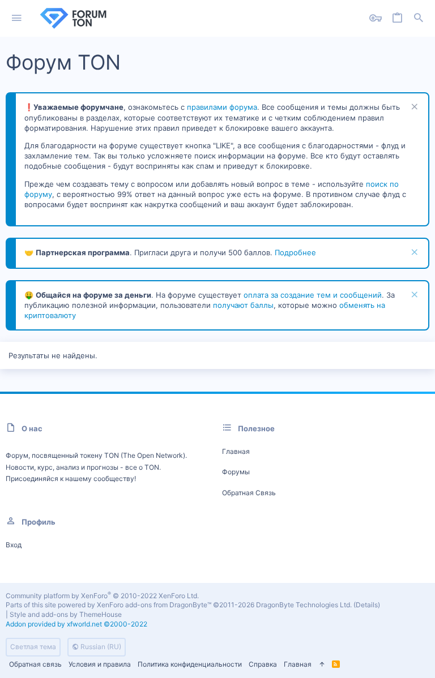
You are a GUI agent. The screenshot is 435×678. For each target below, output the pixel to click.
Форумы (236, 471)
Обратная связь (249, 492)
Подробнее (295, 252)
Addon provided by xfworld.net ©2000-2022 (76, 624)
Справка (263, 664)
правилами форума (222, 106)
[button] (17, 18)
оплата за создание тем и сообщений (313, 294)
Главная (236, 451)
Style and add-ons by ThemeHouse (66, 614)
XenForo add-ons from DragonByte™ (154, 604)
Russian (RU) (100, 646)
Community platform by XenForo (102, 595)
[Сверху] (322, 664)
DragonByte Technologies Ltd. (304, 604)
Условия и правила (100, 664)
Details (367, 604)
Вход (14, 544)
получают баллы (243, 305)
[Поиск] (418, 18)
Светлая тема (33, 646)
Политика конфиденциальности (190, 664)
